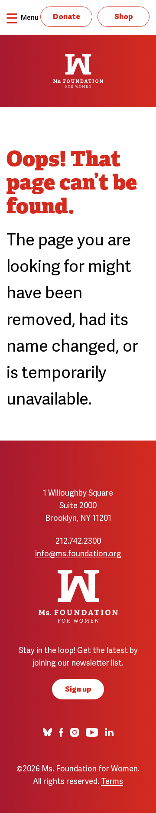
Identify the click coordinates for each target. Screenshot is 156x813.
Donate (66, 15)
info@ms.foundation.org (78, 552)
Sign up (78, 688)
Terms (112, 780)
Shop (123, 15)
